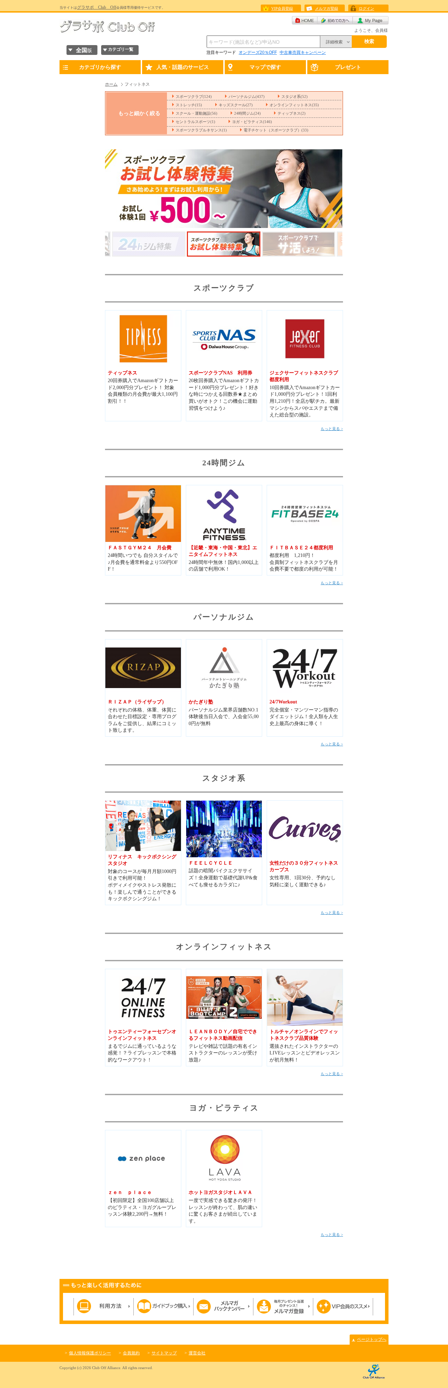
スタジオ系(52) (294, 96)
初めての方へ (335, 20)
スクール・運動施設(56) (196, 113)
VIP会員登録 (282, 8)
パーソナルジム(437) (247, 96)
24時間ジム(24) (247, 113)
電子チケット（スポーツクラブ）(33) (276, 130)
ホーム (111, 84)
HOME (304, 20)
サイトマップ (164, 1353)
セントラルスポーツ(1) (195, 122)
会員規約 (131, 1353)
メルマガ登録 (326, 8)
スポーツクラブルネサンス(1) (201, 130)
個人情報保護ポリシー (90, 1353)
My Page (370, 20)
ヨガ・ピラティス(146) (252, 122)
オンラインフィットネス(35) (294, 105)
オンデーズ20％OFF (258, 52)
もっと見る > (332, 429)
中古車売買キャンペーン (303, 52)
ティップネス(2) (292, 113)
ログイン (366, 8)
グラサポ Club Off (96, 7)
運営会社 (197, 1353)
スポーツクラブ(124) (194, 96)
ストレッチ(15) (189, 105)
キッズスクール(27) (236, 105)
